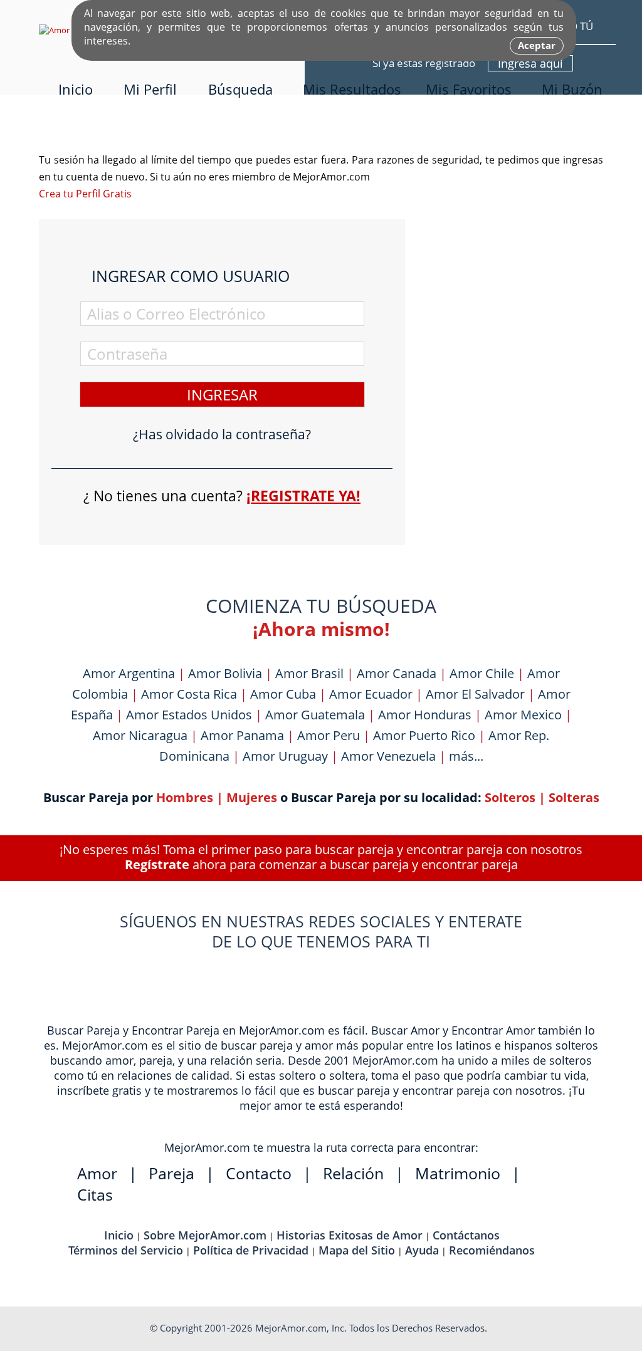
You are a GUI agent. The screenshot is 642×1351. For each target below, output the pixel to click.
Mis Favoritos (469, 89)
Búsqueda (240, 89)
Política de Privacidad (250, 1250)
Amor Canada (396, 673)
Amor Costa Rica (189, 694)
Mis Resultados (352, 89)
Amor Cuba (283, 694)
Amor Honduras (424, 714)
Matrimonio (457, 1173)
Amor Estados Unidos (189, 714)
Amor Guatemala (315, 714)
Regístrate (157, 864)
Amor (97, 1173)
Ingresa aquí (530, 63)
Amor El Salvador (475, 694)
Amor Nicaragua (140, 735)
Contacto (259, 1173)
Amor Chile (482, 673)
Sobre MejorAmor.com (205, 1235)
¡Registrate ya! (303, 496)
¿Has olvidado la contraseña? (222, 434)
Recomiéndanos (492, 1250)
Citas (95, 1194)
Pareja (171, 1173)
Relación (353, 1173)
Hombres (184, 797)
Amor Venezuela (388, 756)
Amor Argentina (129, 673)
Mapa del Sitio (356, 1250)
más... (466, 756)
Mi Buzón (572, 89)
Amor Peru (328, 735)
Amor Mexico (523, 714)
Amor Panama (242, 735)
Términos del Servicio (125, 1250)
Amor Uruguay (285, 756)
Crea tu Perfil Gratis (85, 194)
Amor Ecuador (371, 694)
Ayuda (422, 1250)
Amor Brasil (309, 673)
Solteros (510, 797)
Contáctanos (466, 1235)
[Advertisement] (509, 230)
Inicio (75, 89)
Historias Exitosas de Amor (349, 1235)
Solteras (574, 797)
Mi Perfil (150, 89)
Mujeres (251, 797)
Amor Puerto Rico (424, 735)
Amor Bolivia (225, 673)
